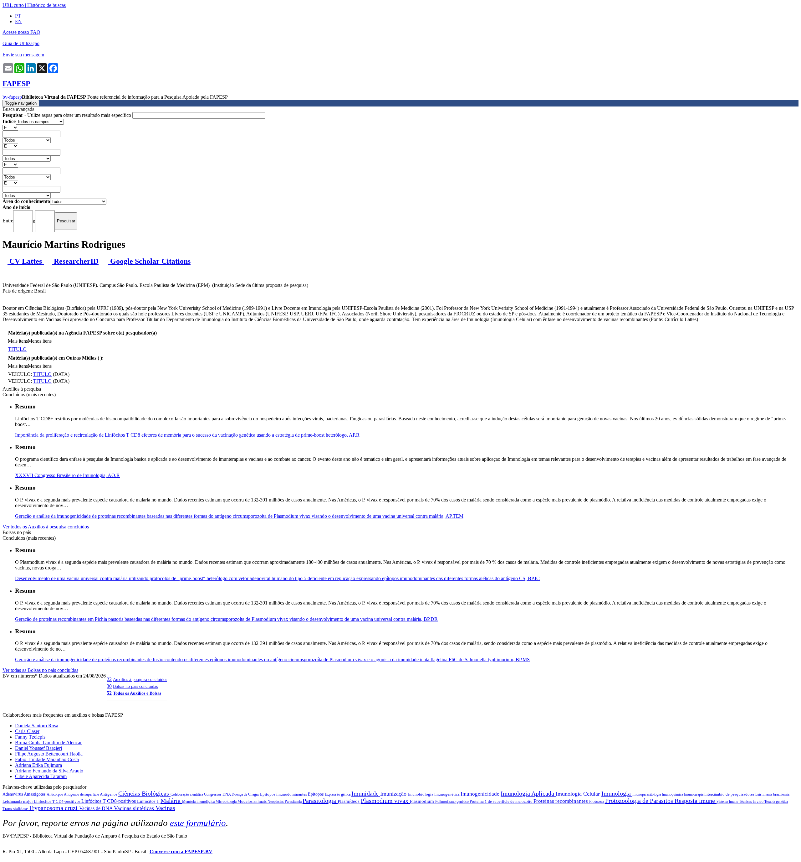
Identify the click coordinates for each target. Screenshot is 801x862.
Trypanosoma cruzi (54, 807)
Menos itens (40, 341)
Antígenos (109, 794)
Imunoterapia (694, 794)
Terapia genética (776, 801)
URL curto (13, 5)
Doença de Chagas (246, 794)
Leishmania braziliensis (772, 794)
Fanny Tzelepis (30, 737)
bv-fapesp (12, 97)
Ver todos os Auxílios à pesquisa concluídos (46, 526)
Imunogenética (447, 794)
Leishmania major (18, 801)
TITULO (17, 349)
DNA (227, 794)
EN (18, 21)
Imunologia (616, 793)
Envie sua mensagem (23, 54)
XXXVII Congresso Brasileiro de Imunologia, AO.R (67, 475)
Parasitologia (320, 800)
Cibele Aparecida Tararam (41, 776)
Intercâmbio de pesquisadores (729, 794)
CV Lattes (26, 261)
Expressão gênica (338, 794)
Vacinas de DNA (96, 808)
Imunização (394, 794)
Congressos (213, 794)
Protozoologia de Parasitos (640, 800)
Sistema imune (728, 801)
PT (18, 15)
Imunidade (365, 793)
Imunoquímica (673, 794)
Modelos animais (252, 801)
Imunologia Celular (578, 794)
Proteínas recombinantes (561, 801)
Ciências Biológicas (144, 793)
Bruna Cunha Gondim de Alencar (48, 742)
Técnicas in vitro (751, 801)
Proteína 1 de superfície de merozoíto (501, 801)
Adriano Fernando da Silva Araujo (49, 770)
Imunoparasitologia (647, 794)
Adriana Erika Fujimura (38, 765)
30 (109, 686)
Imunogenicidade (481, 794)
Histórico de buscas (46, 5)
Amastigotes (35, 794)
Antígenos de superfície (82, 794)
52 (109, 693)
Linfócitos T (149, 801)
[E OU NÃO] (10, 127)
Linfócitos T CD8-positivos (109, 801)
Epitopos (316, 794)
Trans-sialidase (16, 808)
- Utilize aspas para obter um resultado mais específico (67, 115)
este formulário (198, 823)
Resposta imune (696, 800)
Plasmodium (422, 801)
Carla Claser (27, 731)
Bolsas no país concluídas (135, 686)
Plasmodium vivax (385, 800)
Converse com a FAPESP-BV (181, 851)
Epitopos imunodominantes (284, 794)
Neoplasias (276, 801)
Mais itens (18, 341)
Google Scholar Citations (149, 261)
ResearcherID (75, 261)
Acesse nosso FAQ (21, 32)
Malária (171, 800)
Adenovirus (13, 794)
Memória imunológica (199, 801)
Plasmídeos (349, 801)
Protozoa (597, 801)
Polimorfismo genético (452, 801)
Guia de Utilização (21, 43)
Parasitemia (294, 801)
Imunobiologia (421, 794)
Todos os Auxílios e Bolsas (137, 693)
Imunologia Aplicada (528, 793)
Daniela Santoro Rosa (36, 725)
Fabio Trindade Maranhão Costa (47, 759)
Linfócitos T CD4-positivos (57, 801)
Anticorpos (55, 794)
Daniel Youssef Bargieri (38, 748)
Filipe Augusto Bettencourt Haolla (49, 753)
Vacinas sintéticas (135, 808)
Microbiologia (226, 801)
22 (109, 679)
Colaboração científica (187, 794)
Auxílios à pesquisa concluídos (140, 679)
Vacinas (165, 807)
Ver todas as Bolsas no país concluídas (40, 670)
